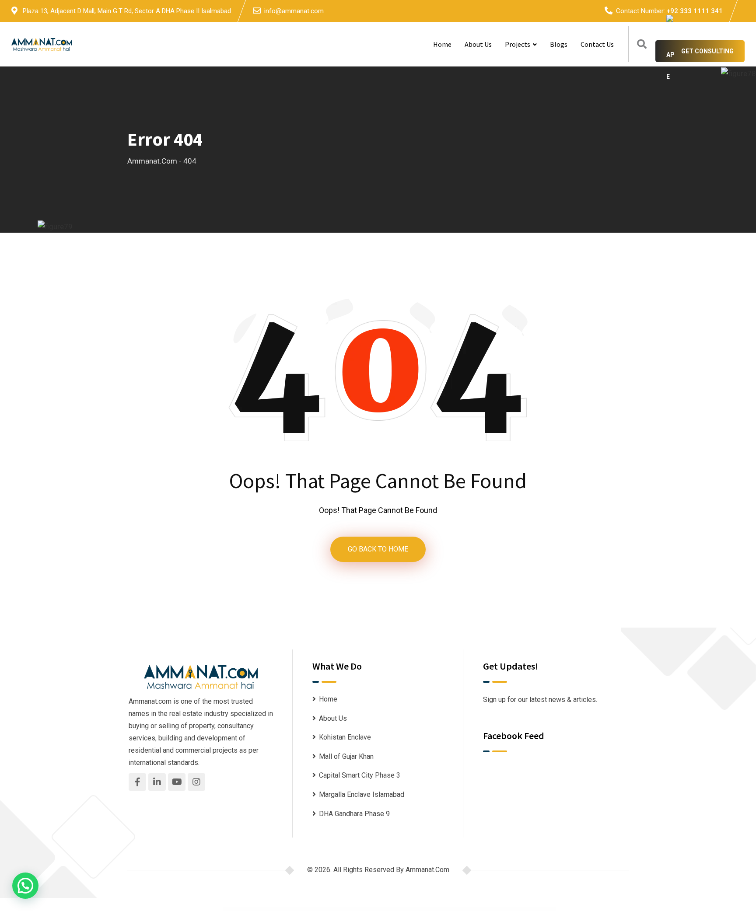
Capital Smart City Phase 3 (359, 775)
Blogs (558, 44)
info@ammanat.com (294, 11)
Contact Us (597, 44)
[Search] (642, 44)
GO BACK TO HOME (378, 549)
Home (442, 44)
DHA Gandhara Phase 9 (354, 814)
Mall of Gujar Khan (346, 756)
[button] (25, 886)
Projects (517, 44)
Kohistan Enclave (345, 737)
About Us (478, 44)
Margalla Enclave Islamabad (361, 794)
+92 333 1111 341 (694, 11)
